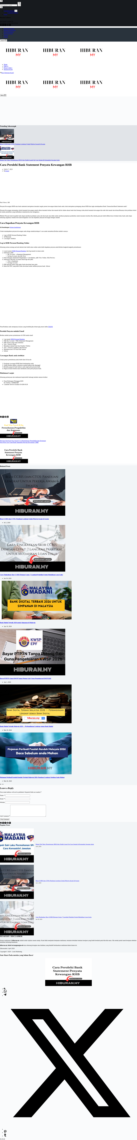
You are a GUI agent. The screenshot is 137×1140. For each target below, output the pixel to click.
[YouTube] (10, 823)
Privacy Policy (8, 68)
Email (2, 799)
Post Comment (5, 819)
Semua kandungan (15, 227)
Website (2, 802)
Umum (6, 37)
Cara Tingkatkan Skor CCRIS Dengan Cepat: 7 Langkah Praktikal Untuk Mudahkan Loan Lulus (31, 575)
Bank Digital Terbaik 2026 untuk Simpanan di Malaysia (17, 622)
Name (2, 795)
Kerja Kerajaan (8, 33)
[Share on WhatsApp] (5, 992)
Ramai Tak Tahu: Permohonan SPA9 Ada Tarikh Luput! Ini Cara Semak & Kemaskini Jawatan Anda (30, 160)
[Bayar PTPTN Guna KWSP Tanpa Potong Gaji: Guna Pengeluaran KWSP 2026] (32, 675)
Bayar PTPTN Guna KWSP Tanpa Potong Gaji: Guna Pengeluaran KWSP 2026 (25, 678)
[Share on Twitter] (70, 1129)
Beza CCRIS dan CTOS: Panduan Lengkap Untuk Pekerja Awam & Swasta (22, 144)
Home (5, 64)
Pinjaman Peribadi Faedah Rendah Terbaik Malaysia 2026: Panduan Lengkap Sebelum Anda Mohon (32, 777)
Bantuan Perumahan (10, 30)
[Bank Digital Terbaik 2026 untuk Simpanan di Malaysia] (36, 619)
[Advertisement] (68, 110)
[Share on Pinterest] (5, 1132)
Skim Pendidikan (9, 32)
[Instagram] (5, 823)
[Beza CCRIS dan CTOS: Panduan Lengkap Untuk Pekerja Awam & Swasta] (7, 142)
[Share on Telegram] (5, 995)
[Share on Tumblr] (5, 1136)
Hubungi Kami (8, 69)
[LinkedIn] (8, 417)
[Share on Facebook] (4, 989)
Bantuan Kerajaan (9, 28)
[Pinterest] (5, 417)
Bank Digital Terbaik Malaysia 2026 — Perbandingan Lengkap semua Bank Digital (26, 726)
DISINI (50, 327)
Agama (6, 35)
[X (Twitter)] (3, 417)
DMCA (6, 66)
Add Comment (5, 816)
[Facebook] (1, 417)
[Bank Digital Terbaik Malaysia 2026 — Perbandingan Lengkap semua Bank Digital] (36, 723)
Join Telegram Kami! (7, 73)
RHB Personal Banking (19, 251)
